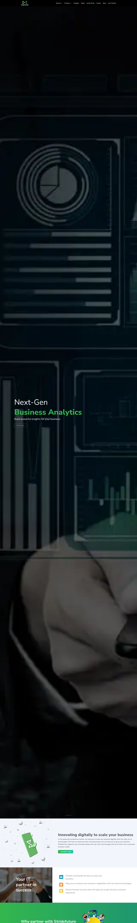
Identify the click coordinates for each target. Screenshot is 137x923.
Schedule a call (65, 852)
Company (76, 3)
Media (83, 3)
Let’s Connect (112, 3)
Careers (98, 3)
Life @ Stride (90, 3)
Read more (20, 425)
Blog (104, 3)
